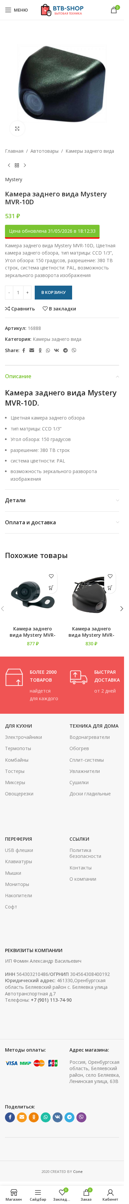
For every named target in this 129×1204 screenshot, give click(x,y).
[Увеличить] (17, 128)
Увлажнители (84, 771)
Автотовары (44, 151)
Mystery (13, 179)
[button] (51, 587)
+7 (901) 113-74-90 (51, 1000)
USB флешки (19, 850)
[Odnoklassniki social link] (40, 350)
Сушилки (79, 782)
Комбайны (16, 760)
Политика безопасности (85, 853)
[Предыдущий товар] (9, 165)
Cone (78, 1171)
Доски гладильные (90, 793)
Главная (14, 151)
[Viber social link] (74, 350)
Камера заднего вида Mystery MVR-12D (91, 635)
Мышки (13, 873)
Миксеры (15, 782)
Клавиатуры (18, 861)
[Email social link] (31, 350)
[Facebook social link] (23, 350)
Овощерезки (19, 793)
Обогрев (79, 748)
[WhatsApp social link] (48, 350)
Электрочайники (23, 737)
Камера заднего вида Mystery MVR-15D (33, 635)
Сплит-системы (86, 760)
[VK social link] (56, 350)
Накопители (18, 895)
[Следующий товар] (25, 165)
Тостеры (14, 771)
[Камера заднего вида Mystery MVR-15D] (33, 594)
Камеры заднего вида (89, 151)
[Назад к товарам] (17, 165)
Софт (11, 906)
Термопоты (18, 748)
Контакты (80, 867)
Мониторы (17, 884)
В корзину (53, 292)
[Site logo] (62, 9)
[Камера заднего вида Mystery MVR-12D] (91, 594)
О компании (82, 879)
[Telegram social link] (65, 350)
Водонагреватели (89, 737)
